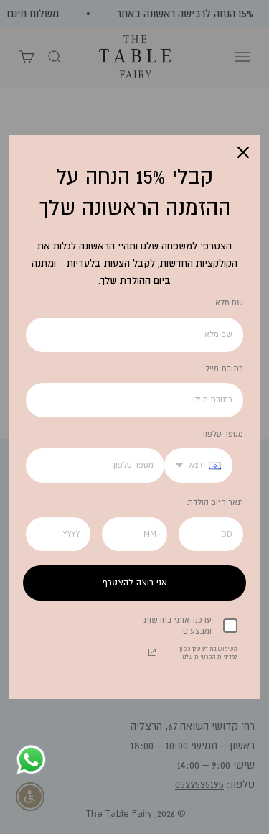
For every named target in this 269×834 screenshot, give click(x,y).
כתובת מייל (224, 368)
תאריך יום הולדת (215, 502)
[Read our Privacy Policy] (152, 652)
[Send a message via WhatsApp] (31, 760)
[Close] (243, 152)
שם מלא (229, 302)
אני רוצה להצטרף (135, 583)
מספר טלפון (223, 434)
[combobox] (198, 465)
